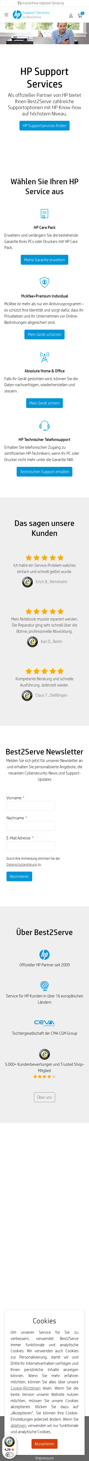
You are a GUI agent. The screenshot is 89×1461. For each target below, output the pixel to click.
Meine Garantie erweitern (44, 259)
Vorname (15, 797)
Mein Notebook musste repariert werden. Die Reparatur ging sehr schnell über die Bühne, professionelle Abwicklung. (44, 625)
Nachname (16, 817)
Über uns (44, 1097)
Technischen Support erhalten (44, 471)
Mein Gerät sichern (44, 403)
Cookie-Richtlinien (26, 1388)
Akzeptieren (44, 1443)
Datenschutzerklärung (21, 864)
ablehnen (18, 1425)
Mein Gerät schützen (44, 334)
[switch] (9, 1454)
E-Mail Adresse (19, 838)
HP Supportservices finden (44, 125)
